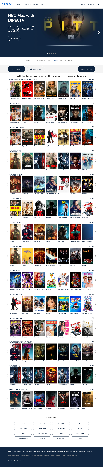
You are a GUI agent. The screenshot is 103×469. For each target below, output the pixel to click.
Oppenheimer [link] (37, 265)
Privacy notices (59, 451)
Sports (49, 61)
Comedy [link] (80, 423)
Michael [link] (12, 170)
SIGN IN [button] (90, 4)
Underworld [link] (37, 170)
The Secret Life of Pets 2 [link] (64, 289)
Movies (56, 61)
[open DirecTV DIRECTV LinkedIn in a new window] (8, 460)
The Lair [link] (84, 385)
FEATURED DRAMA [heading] (15, 247)
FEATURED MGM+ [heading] (15, 199)
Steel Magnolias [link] (14, 122)
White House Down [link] (87, 170)
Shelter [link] (24, 170)
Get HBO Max (14, 38)
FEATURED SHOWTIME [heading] (16, 127)
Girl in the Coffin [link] (50, 361)
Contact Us (89, 451)
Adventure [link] (42, 423)
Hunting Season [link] (50, 98)
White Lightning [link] (62, 217)
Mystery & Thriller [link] (23, 438)
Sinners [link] (48, 385)
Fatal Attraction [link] (38, 408)
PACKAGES (19, 4)
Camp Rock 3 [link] (25, 313)
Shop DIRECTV (17, 69)
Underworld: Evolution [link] (64, 170)
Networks (70, 61)
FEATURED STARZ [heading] (15, 151)
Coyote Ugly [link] (25, 337)
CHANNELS (28, 4)
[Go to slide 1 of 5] (47, 53)
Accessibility (82, 451)
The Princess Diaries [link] (87, 289)
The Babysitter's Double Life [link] (41, 361)
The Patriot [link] (25, 217)
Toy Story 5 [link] (49, 289)
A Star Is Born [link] (86, 337)
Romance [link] (42, 438)
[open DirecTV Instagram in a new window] (17, 460)
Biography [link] (61, 423)
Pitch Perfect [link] (13, 337)
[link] (15, 89)
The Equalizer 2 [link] (62, 122)
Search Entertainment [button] (87, 69)
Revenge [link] (24, 361)
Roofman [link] (72, 98)
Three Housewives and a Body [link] (90, 361)
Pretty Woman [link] (62, 337)
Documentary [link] (61, 428)
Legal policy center (27, 451)
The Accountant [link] (50, 122)
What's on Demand (40, 61)
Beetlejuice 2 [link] (25, 194)
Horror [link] (61, 433)
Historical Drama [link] (42, 433)
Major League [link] (74, 313)
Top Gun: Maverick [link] (63, 146)
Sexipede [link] (48, 313)
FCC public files (73, 451)
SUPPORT (82, 4)
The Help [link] (24, 265)
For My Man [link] (61, 408)
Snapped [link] (48, 408)
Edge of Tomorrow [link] (27, 146)
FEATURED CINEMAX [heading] (16, 175)
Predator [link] (36, 385)
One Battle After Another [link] (40, 98)
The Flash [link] (73, 194)
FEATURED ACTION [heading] (15, 223)
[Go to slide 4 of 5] (53, 53)
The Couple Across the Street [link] (66, 361)
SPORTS (35, 4)
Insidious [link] (48, 217)
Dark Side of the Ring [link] (76, 408)
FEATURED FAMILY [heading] (15, 270)
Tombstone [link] (37, 241)
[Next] (99, 32)
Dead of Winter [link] (62, 98)
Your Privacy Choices (49, 451)
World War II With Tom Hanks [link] (18, 408)
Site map (66, 451)
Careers (19, 451)
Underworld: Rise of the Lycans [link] (66, 385)
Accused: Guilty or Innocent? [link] (29, 408)
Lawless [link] (72, 265)
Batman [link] (84, 194)
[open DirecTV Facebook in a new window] (11, 460)
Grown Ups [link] (37, 313)
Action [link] (23, 423)
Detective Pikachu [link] (15, 289)
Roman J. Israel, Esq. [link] (76, 170)
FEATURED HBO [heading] (14, 103)
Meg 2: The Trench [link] (39, 194)
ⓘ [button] (18, 31)
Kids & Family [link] (80, 433)
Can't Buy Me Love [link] (87, 313)
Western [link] (80, 438)
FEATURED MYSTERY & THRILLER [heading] (20, 342)
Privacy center (36, 451)
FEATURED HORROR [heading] (15, 366)
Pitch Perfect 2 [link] (62, 313)
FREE (77, 61)
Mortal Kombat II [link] (86, 122)
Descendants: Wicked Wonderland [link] (43, 289)
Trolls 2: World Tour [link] (75, 289)
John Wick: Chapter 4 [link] (76, 241)
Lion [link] (83, 408)
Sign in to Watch (37, 69)
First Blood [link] (37, 217)
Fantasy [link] (23, 433)
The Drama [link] (37, 337)
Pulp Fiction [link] (73, 146)
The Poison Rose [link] (26, 241)
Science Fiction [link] (61, 438)
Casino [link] (84, 265)
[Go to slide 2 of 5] (49, 53)
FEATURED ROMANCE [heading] (16, 318)
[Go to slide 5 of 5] (55, 53)
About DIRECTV (12, 451)
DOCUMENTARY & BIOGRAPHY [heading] (19, 390)
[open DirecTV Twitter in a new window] (14, 460)
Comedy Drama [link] (23, 428)
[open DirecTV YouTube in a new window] (20, 460)
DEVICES (43, 4)
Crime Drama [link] (42, 428)
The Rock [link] (12, 194)
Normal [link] (24, 122)
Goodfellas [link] (61, 265)
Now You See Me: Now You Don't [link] (91, 98)
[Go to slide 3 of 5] (51, 53)
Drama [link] (80, 428)
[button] (99, 4)
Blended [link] (48, 337)
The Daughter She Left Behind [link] (78, 361)
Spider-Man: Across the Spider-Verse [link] (32, 289)
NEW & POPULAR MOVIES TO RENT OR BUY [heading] (24, 79)
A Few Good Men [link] (50, 265)
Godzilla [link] (84, 146)
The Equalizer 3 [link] (74, 122)
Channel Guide (28, 61)
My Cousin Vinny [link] (50, 146)
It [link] (58, 194)
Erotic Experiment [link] (87, 241)
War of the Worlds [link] (51, 194)
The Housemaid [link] (50, 170)
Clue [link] (35, 146)
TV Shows (63, 61)
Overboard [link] (85, 217)
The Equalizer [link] (37, 122)
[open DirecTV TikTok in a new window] (23, 460)
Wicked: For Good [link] (14, 98)
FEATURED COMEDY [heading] (16, 294)
